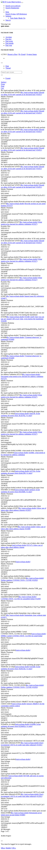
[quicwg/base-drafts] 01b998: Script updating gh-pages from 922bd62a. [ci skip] (21, 725)
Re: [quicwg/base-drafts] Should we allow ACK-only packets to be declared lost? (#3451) (22, 93)
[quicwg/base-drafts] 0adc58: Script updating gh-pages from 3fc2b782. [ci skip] (20, 415)
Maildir (8, 848)
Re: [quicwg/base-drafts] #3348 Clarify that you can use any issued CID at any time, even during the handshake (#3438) (22, 319)
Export (7, 78)
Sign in (8, 20)
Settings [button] (8, 16)
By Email (22, 54)
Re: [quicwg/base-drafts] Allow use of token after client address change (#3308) (23, 528)
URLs (13, 848)
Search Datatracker (12, 8)
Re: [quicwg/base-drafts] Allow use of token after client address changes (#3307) (23, 509)
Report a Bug (12, 54)
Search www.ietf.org (12, 6)
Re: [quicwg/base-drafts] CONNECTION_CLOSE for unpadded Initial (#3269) (21, 598)
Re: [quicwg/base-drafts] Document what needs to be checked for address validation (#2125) (22, 376)
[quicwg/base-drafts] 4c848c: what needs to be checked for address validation (23, 454)
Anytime (8, 37)
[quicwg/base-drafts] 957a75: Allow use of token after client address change (22, 546)
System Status (32, 54)
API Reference (21, 14)
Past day (8, 39)
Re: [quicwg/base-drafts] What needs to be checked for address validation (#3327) (21, 223)
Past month (9, 43)
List (2, 88)
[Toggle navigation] (22, 2)
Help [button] (7, 12)
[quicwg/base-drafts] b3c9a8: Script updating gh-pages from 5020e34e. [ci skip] (20, 668)
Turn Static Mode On (17, 18)
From (3, 84)
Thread (8, 68)
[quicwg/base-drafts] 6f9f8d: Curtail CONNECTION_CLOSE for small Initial (23, 635)
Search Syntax (10, 14)
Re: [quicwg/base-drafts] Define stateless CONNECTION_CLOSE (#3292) (22, 579)
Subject (3, 82)
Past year (8, 45)
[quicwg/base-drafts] (23, 562)
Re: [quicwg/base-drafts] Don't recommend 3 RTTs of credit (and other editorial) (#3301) (22, 744)
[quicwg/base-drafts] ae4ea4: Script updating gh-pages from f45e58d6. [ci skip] (20, 491)
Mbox (3, 848)
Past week (9, 41)
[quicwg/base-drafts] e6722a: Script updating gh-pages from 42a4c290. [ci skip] (20, 472)
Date (7, 66)
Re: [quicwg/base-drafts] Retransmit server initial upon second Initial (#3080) (21, 814)
